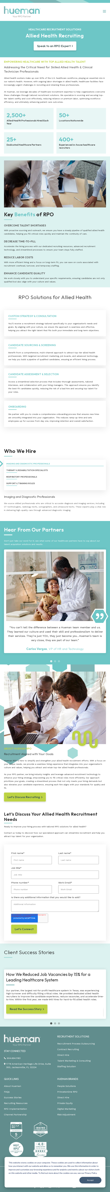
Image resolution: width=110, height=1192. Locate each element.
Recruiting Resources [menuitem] (16, 1103)
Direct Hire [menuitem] (63, 1055)
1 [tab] (51, 661)
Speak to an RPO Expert (54, 46)
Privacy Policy (91, 1173)
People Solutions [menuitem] (66, 1086)
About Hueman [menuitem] (12, 1086)
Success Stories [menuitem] (12, 1097)
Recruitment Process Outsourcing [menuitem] (76, 1043)
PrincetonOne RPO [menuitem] (67, 1091)
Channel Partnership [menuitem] (15, 1114)
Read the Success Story (26, 1009)
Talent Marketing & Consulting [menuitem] (74, 1060)
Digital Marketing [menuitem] (66, 1109)
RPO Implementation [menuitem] (15, 1109)
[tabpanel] (55, 601)
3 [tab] (59, 661)
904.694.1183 (13, 1058)
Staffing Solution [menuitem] (66, 1066)
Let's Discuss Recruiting (23, 797)
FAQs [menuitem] (7, 1091)
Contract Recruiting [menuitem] (68, 1049)
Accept (90, 1180)
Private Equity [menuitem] (65, 1103)
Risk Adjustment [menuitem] (66, 1114)
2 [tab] (55, 661)
